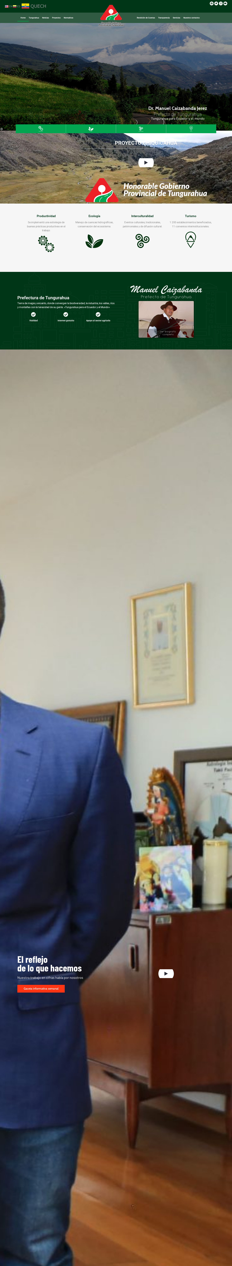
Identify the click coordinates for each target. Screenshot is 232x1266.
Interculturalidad (142, 216)
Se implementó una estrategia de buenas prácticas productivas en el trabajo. (46, 226)
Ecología (94, 216)
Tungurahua (34, 18)
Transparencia (164, 18)
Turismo (190, 216)
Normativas (68, 18)
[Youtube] (225, 3)
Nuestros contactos (191, 18)
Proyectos (56, 18)
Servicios (176, 18)
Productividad (46, 216)
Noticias (45, 18)
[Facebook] (212, 3)
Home (23, 18)
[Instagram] (221, 3)
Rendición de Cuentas (146, 18)
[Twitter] (216, 3)
